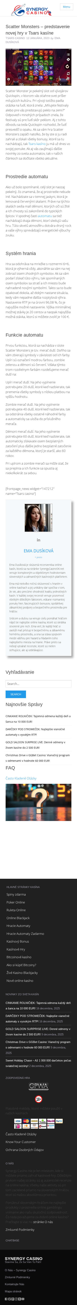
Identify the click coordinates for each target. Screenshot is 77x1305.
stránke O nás (43, 1222)
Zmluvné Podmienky (20, 1229)
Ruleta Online (16, 910)
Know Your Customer (21, 1142)
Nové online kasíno (20, 980)
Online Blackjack (18, 918)
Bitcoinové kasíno (19, 957)
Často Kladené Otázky (21, 778)
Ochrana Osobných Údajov (25, 1150)
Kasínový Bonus (18, 941)
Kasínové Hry (16, 949)
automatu (45, 216)
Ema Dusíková (38, 550)
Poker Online (16, 902)
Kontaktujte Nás (14, 1284)
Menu (66, 6)
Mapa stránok (13, 1291)
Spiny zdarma (16, 894)
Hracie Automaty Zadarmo (25, 933)
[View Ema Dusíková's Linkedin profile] (38, 540)
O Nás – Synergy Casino (20, 1270)
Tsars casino (15, 38)
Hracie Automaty (18, 925)
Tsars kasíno (37, 144)
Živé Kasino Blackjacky (22, 972)
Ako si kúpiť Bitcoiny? (21, 965)
